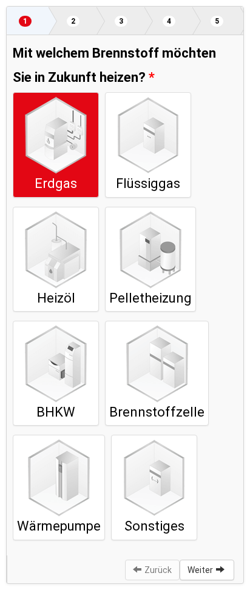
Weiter (200, 570)
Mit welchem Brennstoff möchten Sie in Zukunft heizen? (114, 65)
